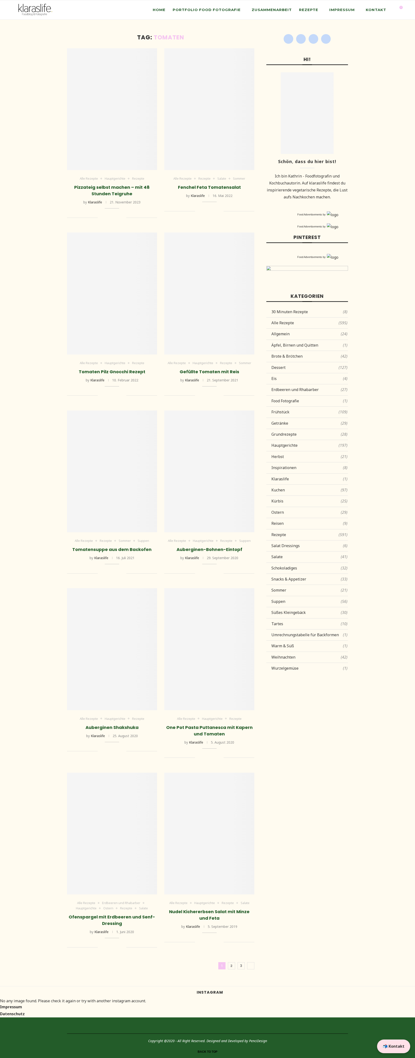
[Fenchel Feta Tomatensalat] (209, 109)
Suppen (143, 541)
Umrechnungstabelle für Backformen (309, 634)
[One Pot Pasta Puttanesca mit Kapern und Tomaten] (209, 649)
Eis (309, 378)
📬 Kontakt (393, 1046)
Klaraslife (95, 202)
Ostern (108, 908)
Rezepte (308, 9)
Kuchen (309, 490)
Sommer (239, 179)
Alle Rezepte (89, 179)
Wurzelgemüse (309, 668)
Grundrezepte (309, 434)
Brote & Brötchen (309, 356)
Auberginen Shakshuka (112, 727)
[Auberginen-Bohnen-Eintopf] (209, 471)
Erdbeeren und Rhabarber (121, 903)
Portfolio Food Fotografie (207, 9)
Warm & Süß (309, 645)
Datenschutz (12, 1013)
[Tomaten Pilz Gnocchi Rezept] (112, 293)
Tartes (309, 623)
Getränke (309, 423)
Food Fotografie (309, 401)
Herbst (309, 456)
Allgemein (309, 333)
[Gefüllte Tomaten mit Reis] (209, 293)
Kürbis (309, 501)
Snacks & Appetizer (309, 579)
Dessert (309, 367)
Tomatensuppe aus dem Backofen (112, 549)
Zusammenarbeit (272, 9)
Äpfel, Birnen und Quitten (309, 345)
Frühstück (309, 412)
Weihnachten (309, 657)
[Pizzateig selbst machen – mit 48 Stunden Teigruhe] (112, 109)
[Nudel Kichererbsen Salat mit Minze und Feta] (209, 833)
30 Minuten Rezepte (309, 311)
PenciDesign (258, 1041)
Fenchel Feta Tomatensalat (209, 187)
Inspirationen (309, 467)
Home (159, 9)
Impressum (342, 9)
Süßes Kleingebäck (309, 612)
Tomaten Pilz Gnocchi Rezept (112, 372)
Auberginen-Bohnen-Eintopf (209, 549)
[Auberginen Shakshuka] (112, 649)
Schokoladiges (309, 568)
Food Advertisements (309, 214)
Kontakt (376, 9)
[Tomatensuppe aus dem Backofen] (112, 471)
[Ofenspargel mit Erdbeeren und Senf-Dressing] (112, 833)
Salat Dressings (309, 545)
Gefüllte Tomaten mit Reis (209, 372)
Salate (221, 179)
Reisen (309, 523)
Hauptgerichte (115, 179)
